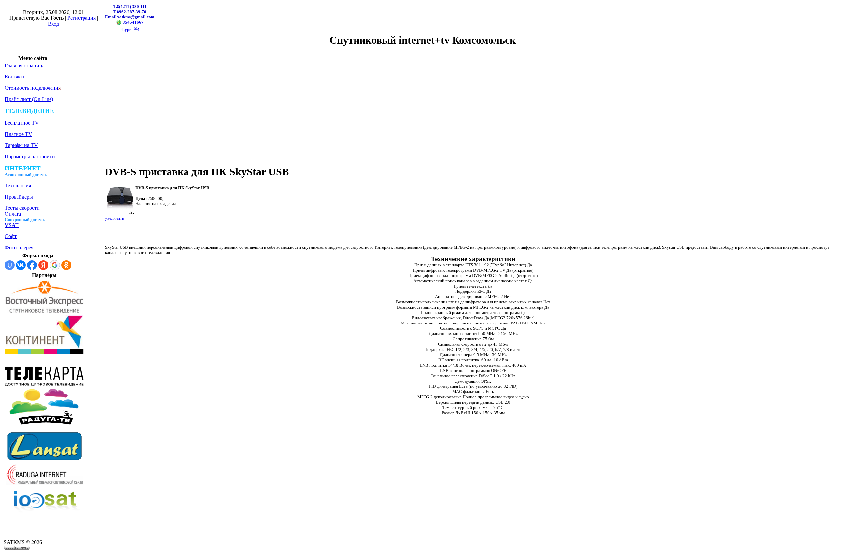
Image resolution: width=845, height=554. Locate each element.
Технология (18, 185)
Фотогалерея (19, 247)
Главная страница (25, 65)
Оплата (13, 214)
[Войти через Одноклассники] (66, 265)
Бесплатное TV (22, 123)
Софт (11, 236)
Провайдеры (19, 197)
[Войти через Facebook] (32, 265)
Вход (53, 24)
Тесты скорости (22, 208)
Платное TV (18, 134)
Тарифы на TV (21, 145)
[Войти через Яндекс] (43, 265)
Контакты (16, 76)
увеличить (114, 218)
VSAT (12, 225)
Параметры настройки (30, 156)
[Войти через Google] (55, 265)
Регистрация (81, 18)
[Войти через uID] (10, 265)
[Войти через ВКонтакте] (21, 265)
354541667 (133, 22)
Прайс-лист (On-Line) (29, 99)
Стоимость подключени (31, 88)
